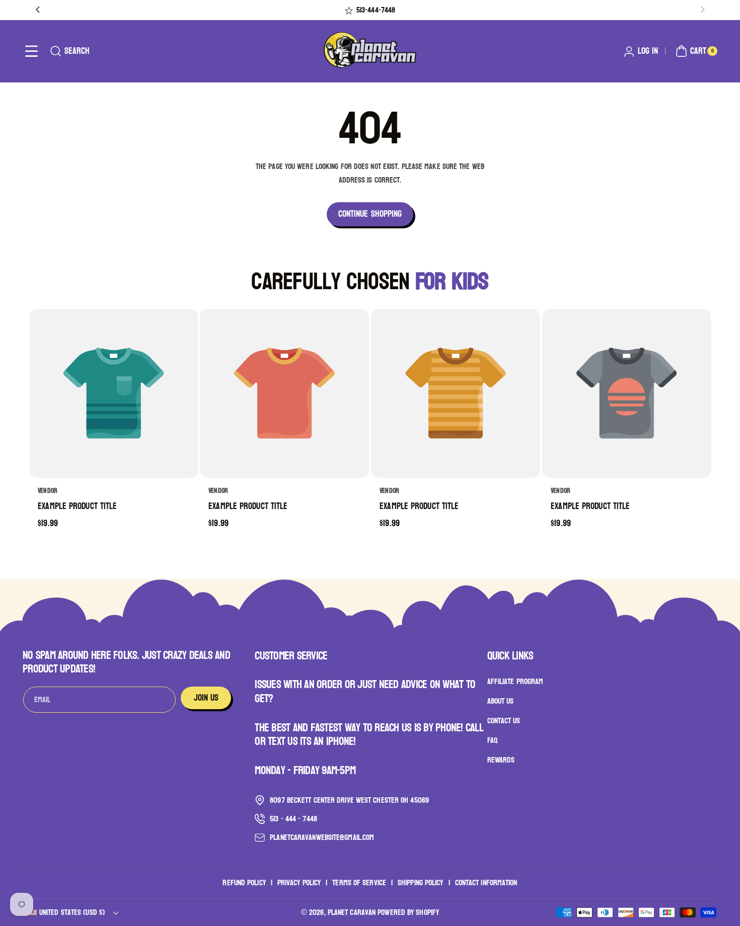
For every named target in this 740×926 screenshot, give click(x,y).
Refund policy (244, 882)
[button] (31, 51)
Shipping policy (420, 882)
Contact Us (504, 721)
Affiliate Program (515, 682)
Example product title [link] (77, 507)
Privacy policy (299, 882)
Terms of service (359, 882)
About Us (500, 701)
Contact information (486, 882)
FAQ (492, 740)
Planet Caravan (352, 912)
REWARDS (501, 759)
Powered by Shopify (408, 912)
